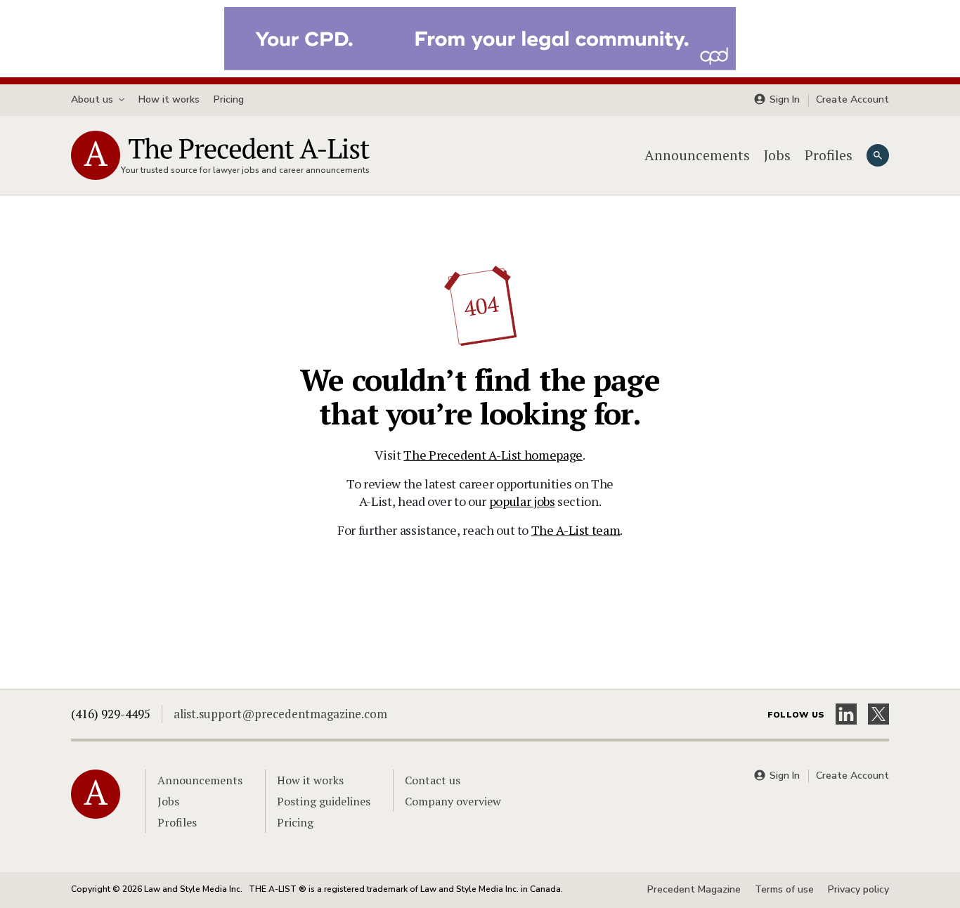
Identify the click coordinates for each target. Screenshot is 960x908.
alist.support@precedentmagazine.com (280, 714)
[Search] (878, 155)
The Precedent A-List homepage (493, 454)
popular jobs (522, 501)
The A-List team (576, 529)
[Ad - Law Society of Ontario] (480, 37)
